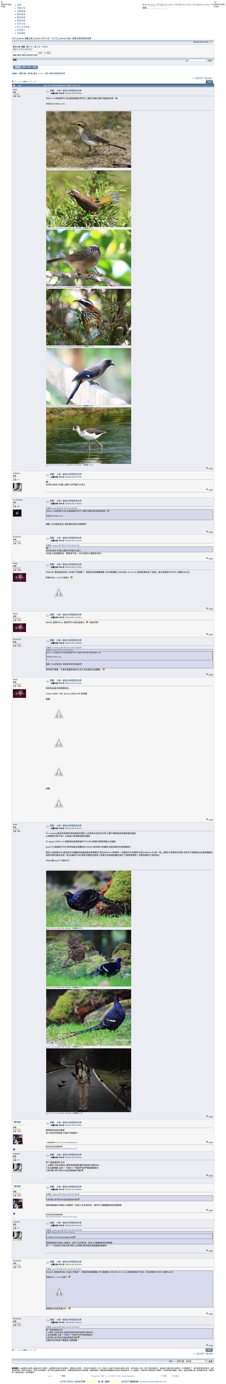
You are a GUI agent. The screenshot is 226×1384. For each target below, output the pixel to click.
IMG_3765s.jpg (52, 987)
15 (31, 82)
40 (35, 82)
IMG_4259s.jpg (52, 928)
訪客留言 (21, 30)
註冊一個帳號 (42, 47)
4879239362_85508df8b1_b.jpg (57, 228)
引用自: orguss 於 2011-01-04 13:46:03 (62, 1194)
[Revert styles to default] (205, 4)
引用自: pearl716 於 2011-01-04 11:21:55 (63, 1269)
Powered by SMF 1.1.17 (100, 1376)
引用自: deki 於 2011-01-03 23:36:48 (61, 508)
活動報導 (21, 11)
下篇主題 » (208, 78)
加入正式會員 (23, 27)
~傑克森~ (17, 1122)
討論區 (14, 73)
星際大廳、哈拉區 (49, 38)
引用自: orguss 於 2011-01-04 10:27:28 (62, 545)
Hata (15, 563)
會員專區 (21, 33)
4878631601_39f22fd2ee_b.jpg (57, 169)
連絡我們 (125, 1381)
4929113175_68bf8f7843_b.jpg (57, 287)
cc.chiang (18, 500)
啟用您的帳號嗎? (26, 49)
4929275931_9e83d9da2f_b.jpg (57, 406)
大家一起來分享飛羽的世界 (54, 73)
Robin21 (17, 537)
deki (15, 89)
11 (19, 82)
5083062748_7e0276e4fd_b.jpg (57, 465)
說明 (24, 67)
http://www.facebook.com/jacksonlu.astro (61, 1149)
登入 (32, 47)
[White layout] (151, 4)
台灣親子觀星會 (67, 1381)
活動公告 (21, 8)
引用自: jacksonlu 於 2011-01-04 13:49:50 (64, 1230)
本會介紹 (21, 24)
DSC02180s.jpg (52, 1113)
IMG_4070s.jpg (52, 1047)
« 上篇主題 (197, 78)
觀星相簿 (21, 17)
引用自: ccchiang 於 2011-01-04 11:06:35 (63, 648)
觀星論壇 (21, 14)
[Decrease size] (169, 4)
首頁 (19, 5)
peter (40, 73)
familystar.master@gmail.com (152, 1381)
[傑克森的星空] (14, 1150)
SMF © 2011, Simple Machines (123, 1376)
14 (28, 82)
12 (22, 82)
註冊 (34, 67)
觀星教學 (21, 20)
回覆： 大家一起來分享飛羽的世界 (66, 91)
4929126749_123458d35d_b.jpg (57, 346)
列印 (209, 82)
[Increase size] (187, 4)
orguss (16, 473)
